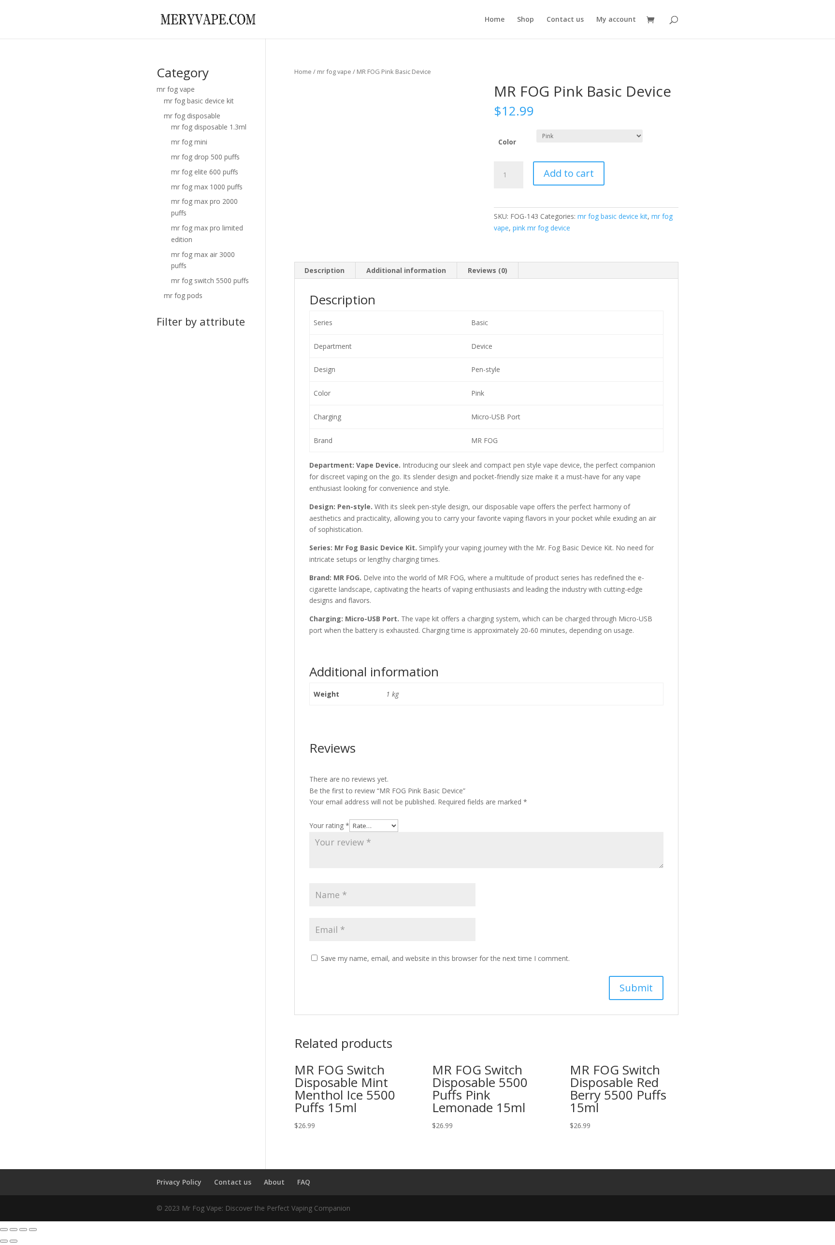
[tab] (325, 270)
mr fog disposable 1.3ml (208, 126)
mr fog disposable (192, 115)
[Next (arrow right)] (13, 1241)
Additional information (406, 270)
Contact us (565, 20)
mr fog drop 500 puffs (205, 156)
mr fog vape (334, 71)
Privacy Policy (179, 1182)
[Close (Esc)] (4, 1229)
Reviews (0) (487, 270)
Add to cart (569, 173)
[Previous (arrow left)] (4, 1241)
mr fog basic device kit (612, 216)
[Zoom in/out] (33, 1229)
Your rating (329, 825)
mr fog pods (183, 295)
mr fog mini (189, 141)
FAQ (303, 1182)
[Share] (13, 1229)
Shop (525, 20)
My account (616, 20)
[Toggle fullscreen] (23, 1229)
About (274, 1182)
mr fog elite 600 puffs (204, 171)
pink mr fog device (541, 227)
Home (494, 20)
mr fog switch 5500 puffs (210, 280)
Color (507, 141)
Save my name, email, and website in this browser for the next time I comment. (445, 958)
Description (324, 270)
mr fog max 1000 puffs (207, 186)
